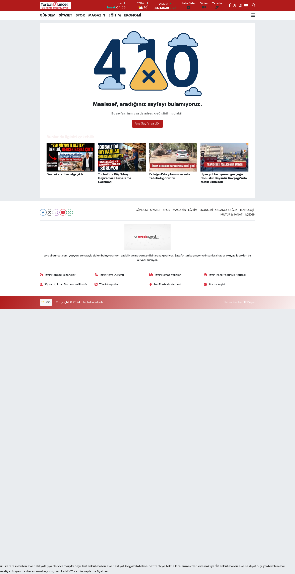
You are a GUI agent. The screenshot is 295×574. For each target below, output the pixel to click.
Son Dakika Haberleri (167, 284)
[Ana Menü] (253, 15)
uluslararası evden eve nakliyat (22, 566)
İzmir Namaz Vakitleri (168, 274)
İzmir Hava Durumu (112, 274)
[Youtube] (63, 212)
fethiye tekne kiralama (171, 566)
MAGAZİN (96, 15)
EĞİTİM (115, 15)
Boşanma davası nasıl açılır (31, 571)
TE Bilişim (249, 302)
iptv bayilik (76, 566)
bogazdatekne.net (139, 566)
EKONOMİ (132, 15)
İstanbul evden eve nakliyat (236, 566)
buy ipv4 (262, 566)
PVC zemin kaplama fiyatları (87, 571)
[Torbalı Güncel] (55, 5)
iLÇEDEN (250, 214)
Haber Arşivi (217, 284)
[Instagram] (56, 212)
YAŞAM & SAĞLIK (226, 209)
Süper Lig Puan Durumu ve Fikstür (65, 284)
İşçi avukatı (59, 571)
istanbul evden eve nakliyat (104, 566)
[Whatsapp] (69, 212)
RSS (48, 302)
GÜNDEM (47, 15)
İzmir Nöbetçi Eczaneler (60, 274)
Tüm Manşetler (109, 284)
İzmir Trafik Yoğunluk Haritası (227, 274)
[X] (49, 212)
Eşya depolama (56, 566)
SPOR (80, 15)
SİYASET (65, 15)
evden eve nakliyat (202, 566)
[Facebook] (43, 212)
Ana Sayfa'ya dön (148, 123)
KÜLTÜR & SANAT (232, 214)
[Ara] (253, 5)
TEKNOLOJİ (247, 209)
